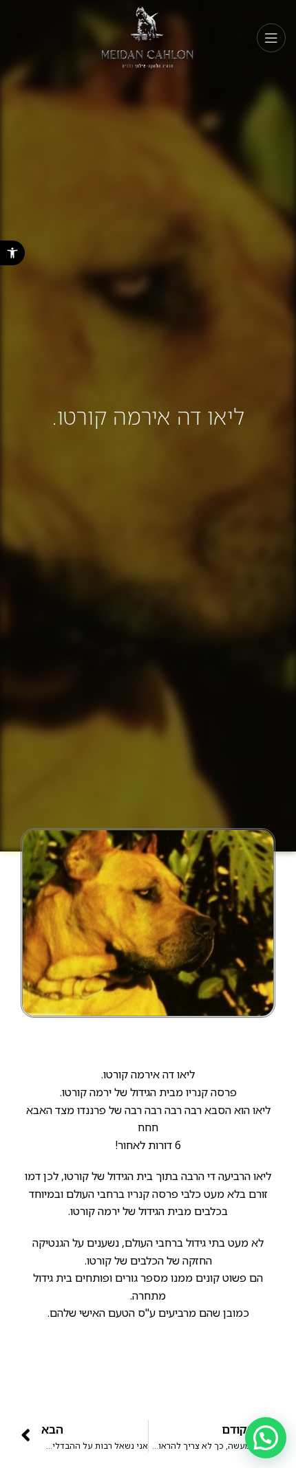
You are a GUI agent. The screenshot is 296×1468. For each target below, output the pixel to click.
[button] (12, 253)
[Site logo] (148, 36)
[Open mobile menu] (271, 38)
